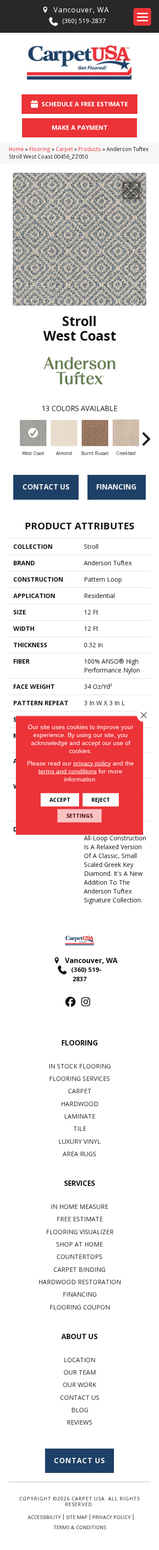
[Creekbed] (125, 432)
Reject (100, 799)
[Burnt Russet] (95, 433)
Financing (116, 487)
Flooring (39, 148)
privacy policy (92, 762)
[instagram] (86, 1002)
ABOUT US (79, 1336)
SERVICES (79, 1183)
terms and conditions (67, 770)
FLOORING (79, 1043)
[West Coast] (33, 433)
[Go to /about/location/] (75, 10)
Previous (13, 434)
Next (145, 434)
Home (16, 148)
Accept (59, 799)
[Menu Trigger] (142, 17)
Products (89, 148)
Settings (79, 815)
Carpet (64, 148)
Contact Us (46, 487)
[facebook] (70, 1002)
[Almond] (64, 433)
